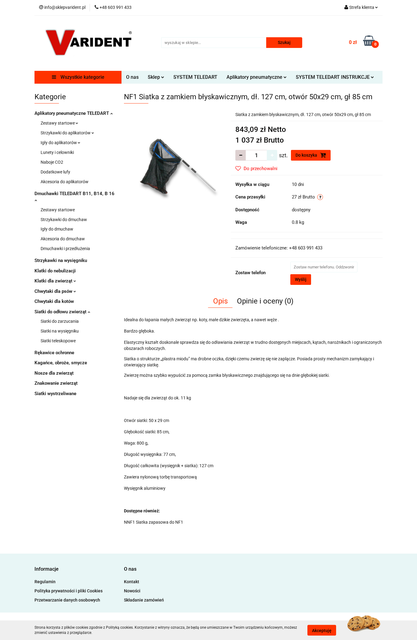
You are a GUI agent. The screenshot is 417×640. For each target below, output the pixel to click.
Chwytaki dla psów (54, 291)
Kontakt (131, 581)
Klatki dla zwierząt (54, 281)
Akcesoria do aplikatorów (65, 181)
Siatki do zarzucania (60, 321)
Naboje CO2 (52, 162)
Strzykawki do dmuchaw (64, 219)
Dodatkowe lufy (55, 171)
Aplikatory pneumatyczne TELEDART (72, 113)
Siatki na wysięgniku (60, 331)
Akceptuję (322, 630)
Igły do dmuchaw (57, 229)
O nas (132, 77)
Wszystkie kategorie (81, 77)
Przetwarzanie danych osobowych (67, 600)
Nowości (132, 590)
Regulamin (45, 581)
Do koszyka (307, 155)
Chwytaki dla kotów (54, 301)
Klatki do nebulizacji (55, 271)
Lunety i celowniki (57, 152)
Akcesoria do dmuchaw (63, 238)
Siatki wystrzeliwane (55, 393)
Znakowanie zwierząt (56, 383)
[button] (46, 569)
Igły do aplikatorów (59, 142)
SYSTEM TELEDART (195, 77)
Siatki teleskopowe (58, 340)
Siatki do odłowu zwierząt (61, 312)
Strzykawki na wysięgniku (60, 260)
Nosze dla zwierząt (54, 373)
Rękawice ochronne (54, 352)
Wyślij (300, 279)
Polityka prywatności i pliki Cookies (68, 590)
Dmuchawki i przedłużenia (65, 248)
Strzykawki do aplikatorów (66, 132)
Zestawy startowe (58, 123)
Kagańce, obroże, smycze (60, 362)
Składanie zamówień (144, 600)
